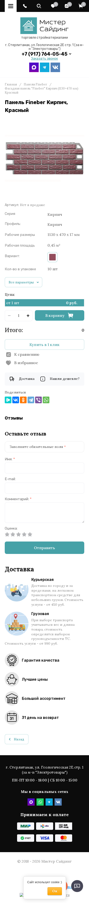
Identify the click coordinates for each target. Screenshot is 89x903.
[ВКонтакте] (15, 400)
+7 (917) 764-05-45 (44, 54)
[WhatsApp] (46, 400)
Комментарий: (18, 499)
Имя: (10, 459)
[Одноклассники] (23, 400)
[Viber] (38, 400)
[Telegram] (31, 400)
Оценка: (11, 528)
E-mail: (10, 479)
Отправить (44, 547)
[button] (24, 6)
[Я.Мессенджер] (8, 400)
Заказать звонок (44, 59)
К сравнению (26, 354)
